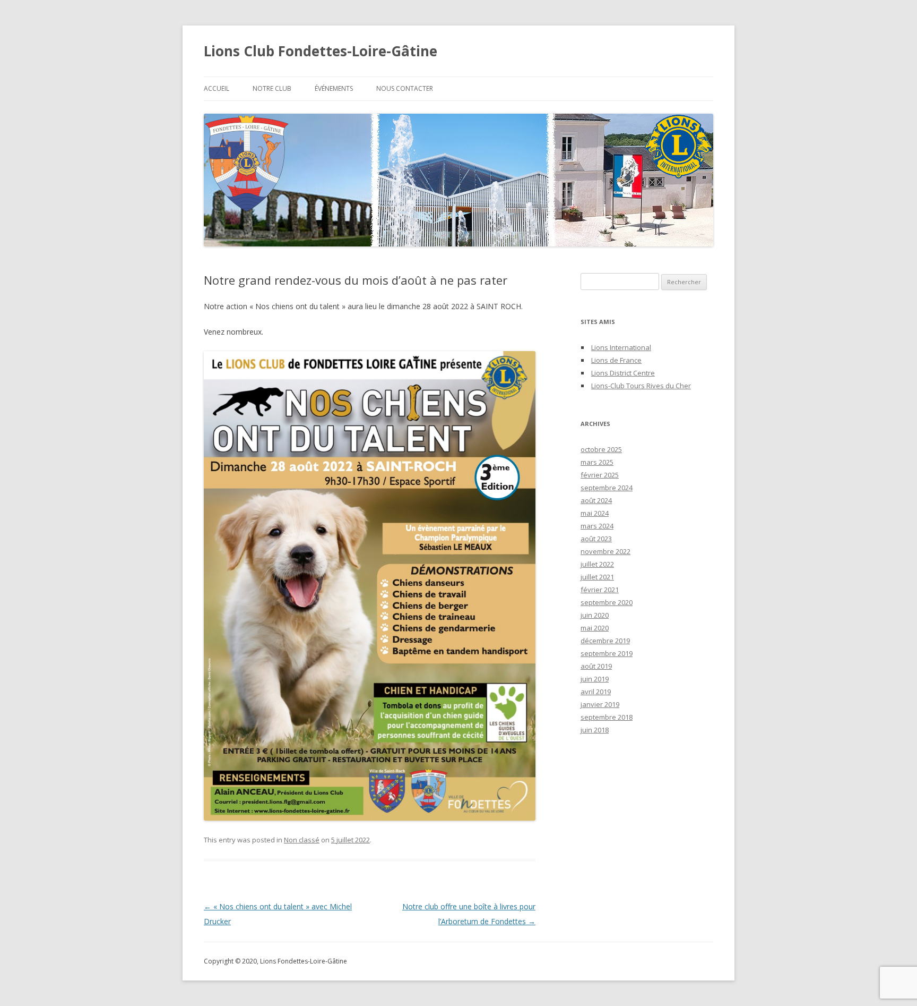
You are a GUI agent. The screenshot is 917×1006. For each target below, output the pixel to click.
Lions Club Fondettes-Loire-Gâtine (320, 51)
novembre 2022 (605, 551)
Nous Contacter (404, 88)
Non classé (301, 840)
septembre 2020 (607, 602)
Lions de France (616, 360)
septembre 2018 (607, 717)
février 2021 (600, 589)
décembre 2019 (605, 640)
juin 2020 (595, 615)
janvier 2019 (600, 704)
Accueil (216, 88)
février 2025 (600, 475)
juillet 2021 (597, 577)
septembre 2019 (607, 653)
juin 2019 (595, 679)
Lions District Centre (623, 373)
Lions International (621, 347)
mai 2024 (595, 513)
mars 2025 (597, 462)
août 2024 (596, 500)
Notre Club (272, 88)
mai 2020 (595, 628)
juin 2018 (595, 730)
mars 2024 (597, 526)
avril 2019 (596, 691)
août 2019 (596, 666)
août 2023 (596, 538)
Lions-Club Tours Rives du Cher (641, 385)
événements (334, 88)
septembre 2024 (607, 487)
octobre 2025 (601, 449)
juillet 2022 (597, 564)
